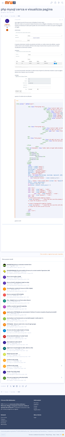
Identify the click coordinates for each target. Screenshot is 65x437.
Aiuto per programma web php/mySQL (17, 377)
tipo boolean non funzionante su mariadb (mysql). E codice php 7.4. (25, 318)
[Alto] (61, 435)
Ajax (22, 349)
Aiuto (54, 434)
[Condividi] (60, 20)
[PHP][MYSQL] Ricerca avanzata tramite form (19, 264)
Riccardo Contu (10, 349)
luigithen (4, 12)
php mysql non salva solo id (14, 342)
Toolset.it (3, 419)
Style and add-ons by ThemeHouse (38, 431)
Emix (8, 266)
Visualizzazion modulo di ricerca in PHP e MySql (20, 288)
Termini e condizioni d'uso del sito (37, 434)
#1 (62, 20)
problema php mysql (12, 359)
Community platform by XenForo (15, 431)
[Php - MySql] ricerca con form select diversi (19, 300)
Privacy (35, 406)
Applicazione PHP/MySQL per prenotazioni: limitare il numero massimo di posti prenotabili (31, 312)
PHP (17, 266)
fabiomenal (9, 295)
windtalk (9, 301)
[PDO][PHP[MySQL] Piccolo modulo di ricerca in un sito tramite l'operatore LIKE (28, 270)
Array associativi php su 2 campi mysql (17, 336)
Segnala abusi (37, 409)
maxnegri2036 (10, 337)
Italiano (3, 434)
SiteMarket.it (4, 421)
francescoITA (10, 331)
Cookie (35, 408)
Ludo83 (8, 379)
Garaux (8, 289)
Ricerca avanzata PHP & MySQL (15, 294)
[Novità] (58, 2)
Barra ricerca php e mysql (14, 276)
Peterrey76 (9, 307)
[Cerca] (62, 2)
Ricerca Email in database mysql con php (18, 282)
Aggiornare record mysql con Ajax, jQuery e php (20, 347)
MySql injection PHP (12, 353)
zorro (13, 314)
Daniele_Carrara (15, 356)
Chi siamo (36, 403)
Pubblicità (36, 404)
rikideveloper (10, 278)
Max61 (8, 325)
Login (35, 417)
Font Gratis (3, 422)
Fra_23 (8, 313)
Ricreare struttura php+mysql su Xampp (18, 330)
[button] (3, 2)
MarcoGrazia (10, 272)
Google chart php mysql (13, 371)
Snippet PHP (23, 272)
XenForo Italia (61, 431)
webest (12, 309)
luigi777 (9, 319)
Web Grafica (4, 424)
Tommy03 (13, 350)
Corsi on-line (4, 417)
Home (58, 434)
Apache (22, 331)
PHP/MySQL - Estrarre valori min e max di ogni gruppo (21, 324)
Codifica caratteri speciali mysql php (17, 306)
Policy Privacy (49, 434)
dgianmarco (10, 361)
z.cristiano (9, 355)
